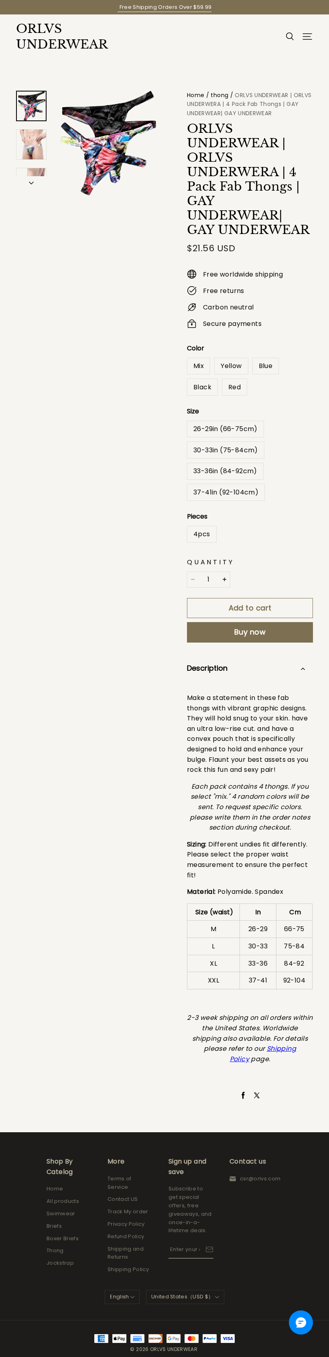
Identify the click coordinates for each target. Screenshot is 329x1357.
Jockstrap (60, 1263)
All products (63, 1201)
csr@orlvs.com (260, 1178)
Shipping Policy (128, 1269)
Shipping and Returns (126, 1253)
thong (219, 95)
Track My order (128, 1211)
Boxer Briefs (63, 1238)
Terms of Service (120, 1183)
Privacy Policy (126, 1224)
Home (195, 95)
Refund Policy (126, 1236)
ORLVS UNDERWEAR (56, 36)
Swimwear (61, 1213)
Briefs (54, 1226)
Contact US (123, 1199)
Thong (55, 1250)
